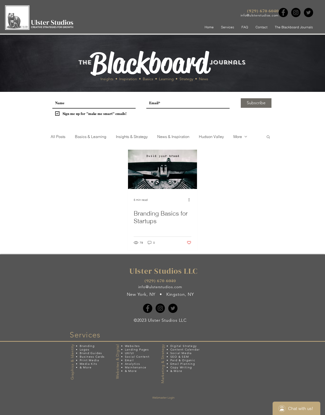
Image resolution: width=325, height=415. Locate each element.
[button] (268, 137)
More (237, 136)
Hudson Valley (211, 136)
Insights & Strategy (132, 136)
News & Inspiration (173, 136)
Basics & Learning (90, 136)
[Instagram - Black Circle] (295, 12)
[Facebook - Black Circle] (283, 12)
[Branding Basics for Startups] (162, 169)
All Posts (58, 136)
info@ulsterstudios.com (260, 15)
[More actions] (190, 200)
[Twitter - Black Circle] (308, 12)
